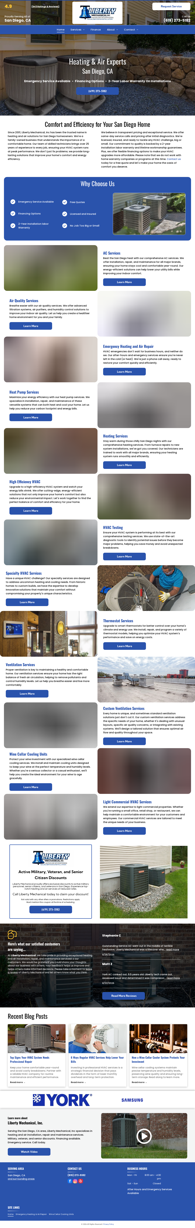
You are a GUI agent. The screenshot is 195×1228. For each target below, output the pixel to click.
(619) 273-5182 (177, 20)
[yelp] (80, 1181)
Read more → (17, 1082)
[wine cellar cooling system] (158, 1038)
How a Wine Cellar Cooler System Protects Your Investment (158, 1059)
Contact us (174, 159)
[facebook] (70, 1181)
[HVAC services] (97, 1038)
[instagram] (75, 1181)
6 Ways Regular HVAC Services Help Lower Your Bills (97, 1059)
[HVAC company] (37, 1038)
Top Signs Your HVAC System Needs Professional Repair (29, 1059)
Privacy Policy (108, 1224)
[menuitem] (60, 29)
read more (172, 949)
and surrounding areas (21, 1179)
